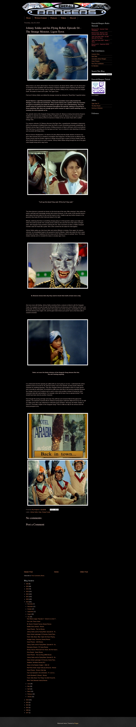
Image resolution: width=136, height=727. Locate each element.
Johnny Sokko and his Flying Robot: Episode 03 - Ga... (42, 644)
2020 (27, 599)
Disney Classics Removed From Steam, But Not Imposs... (42, 649)
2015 (27, 702)
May (28, 686)
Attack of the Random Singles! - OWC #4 (38, 665)
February (29, 694)
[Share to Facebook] (56, 510)
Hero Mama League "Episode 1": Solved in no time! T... (42, 619)
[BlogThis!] (52, 510)
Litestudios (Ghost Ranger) (99, 59)
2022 (27, 594)
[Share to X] (54, 510)
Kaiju (40, 512)
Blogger (76, 723)
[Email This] (51, 510)
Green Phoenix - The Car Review (36, 629)
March (29, 691)
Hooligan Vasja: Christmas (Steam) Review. (38, 639)
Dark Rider (94, 56)
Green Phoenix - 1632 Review (35, 642)
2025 (27, 586)
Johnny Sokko (34, 512)
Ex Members (95, 66)
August (29, 614)
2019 (27, 601)
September (30, 611)
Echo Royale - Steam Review (35, 652)
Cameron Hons (96, 54)
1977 (27, 712)
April (28, 689)
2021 (27, 596)
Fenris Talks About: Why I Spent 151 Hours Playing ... (41, 637)
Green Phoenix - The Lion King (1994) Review (39, 654)
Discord (73, 18)
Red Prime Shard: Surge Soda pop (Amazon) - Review (41, 667)
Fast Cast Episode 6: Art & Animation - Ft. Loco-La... (41, 672)
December (30, 604)
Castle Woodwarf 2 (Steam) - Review (37, 675)
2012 (27, 707)
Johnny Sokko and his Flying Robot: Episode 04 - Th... (41, 631)
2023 (27, 591)
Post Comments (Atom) (38, 575)
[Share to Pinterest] (58, 510)
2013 (27, 705)
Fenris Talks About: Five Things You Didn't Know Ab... (41, 678)
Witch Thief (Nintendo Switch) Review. (37, 680)
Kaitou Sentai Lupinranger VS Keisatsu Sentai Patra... (41, 634)
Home (28, 18)
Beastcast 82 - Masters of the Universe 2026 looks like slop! (100, 33)
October (29, 609)
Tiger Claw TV (95, 103)
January (29, 696)
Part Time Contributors (98, 63)
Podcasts (54, 18)
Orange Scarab (46, 512)
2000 (27, 710)
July (28, 616)
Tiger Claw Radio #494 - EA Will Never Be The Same (100, 37)
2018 (27, 700)
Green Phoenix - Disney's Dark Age (36, 670)
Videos (63, 18)
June (28, 683)
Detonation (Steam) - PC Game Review (37, 647)
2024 (27, 589)
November (30, 606)
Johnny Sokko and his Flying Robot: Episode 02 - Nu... (42, 657)
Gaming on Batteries (97, 108)
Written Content (41, 18)
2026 (27, 583)
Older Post (84, 572)
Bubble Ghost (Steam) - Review (35, 626)
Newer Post (28, 572)
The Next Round (96, 106)
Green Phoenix (96, 61)
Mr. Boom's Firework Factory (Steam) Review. (39, 624)
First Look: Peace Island (33, 621)
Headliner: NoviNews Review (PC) (36, 662)
